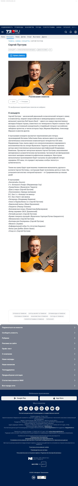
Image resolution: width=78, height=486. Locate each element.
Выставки (36, 37)
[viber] (36, 408)
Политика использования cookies (39, 447)
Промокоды (18, 27)
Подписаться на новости (12, 327)
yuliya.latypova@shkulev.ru (56, 431)
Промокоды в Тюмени (57, 313)
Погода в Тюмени (56, 316)
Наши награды (8, 359)
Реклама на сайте (9, 343)
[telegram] (20, 408)
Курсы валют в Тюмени (37, 313)
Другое (44, 37)
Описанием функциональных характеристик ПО (39, 438)
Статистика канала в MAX (12, 380)
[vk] (26, 408)
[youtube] (52, 408)
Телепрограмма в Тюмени (34, 319)
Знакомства (29, 27)
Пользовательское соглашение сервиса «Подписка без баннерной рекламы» (39, 453)
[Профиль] (75, 32)
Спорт (29, 37)
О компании (7, 354)
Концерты (10, 37)
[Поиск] (65, 32)
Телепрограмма (49, 27)
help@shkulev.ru (69, 427)
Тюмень (11, 41)
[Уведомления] (70, 32)
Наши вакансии (8, 364)
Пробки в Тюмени (19, 313)
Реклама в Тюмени (22, 316)
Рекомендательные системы (39, 450)
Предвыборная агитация (12, 375)
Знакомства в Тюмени (39, 316)
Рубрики (5, 338)
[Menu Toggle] (2, 32)
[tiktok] (57, 408)
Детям (23, 37)
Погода (38, 27)
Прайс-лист (7, 349)
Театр (17, 37)
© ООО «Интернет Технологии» (39, 472)
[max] (42, 408)
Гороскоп (66, 27)
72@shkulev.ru (48, 426)
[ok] (31, 408)
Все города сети (8, 386)
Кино (3, 37)
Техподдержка (8, 370)
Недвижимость (7, 27)
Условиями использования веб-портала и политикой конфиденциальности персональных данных (39, 440)
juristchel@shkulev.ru (50, 427)
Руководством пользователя (39, 437)
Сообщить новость (10, 333)
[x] (47, 408)
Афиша (58, 27)
